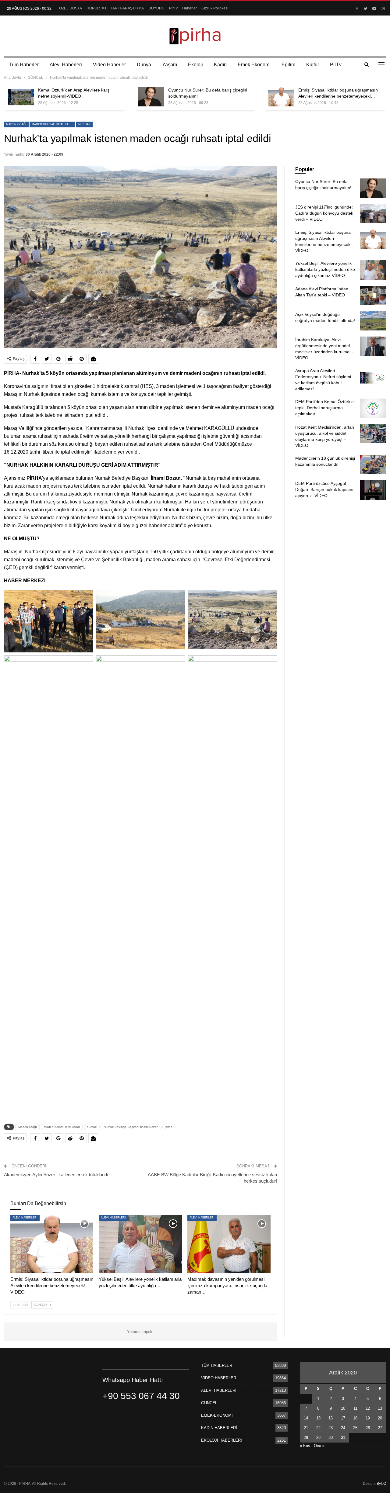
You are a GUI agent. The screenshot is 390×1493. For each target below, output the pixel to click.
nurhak (84, 124)
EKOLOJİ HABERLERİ (221, 1440)
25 (355, 1428)
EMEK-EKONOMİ (217, 1415)
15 (318, 1418)
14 (306, 1418)
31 (343, 1437)
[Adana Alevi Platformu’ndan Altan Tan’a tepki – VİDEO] (373, 295)
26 (368, 1428)
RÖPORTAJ (96, 8)
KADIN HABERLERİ (219, 1428)
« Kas (305, 1445)
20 (380, 1418)
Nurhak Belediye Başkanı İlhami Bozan (131, 1126)
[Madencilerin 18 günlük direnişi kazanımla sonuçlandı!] (373, 465)
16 (330, 1418)
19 (368, 1418)
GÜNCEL (209, 1403)
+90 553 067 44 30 (141, 1396)
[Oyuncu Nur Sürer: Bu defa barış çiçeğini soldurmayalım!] (151, 96)
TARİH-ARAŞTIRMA (127, 8)
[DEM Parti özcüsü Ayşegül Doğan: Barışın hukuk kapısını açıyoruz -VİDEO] (373, 490)
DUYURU (156, 8)
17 (343, 1418)
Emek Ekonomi (254, 64)
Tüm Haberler (24, 64)
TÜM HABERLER (216, 1365)
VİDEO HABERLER (218, 1378)
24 (343, 1428)
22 (318, 1428)
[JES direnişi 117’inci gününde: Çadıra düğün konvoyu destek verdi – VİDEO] (373, 213)
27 (380, 1428)
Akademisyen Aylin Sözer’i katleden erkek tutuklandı (56, 1174)
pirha (168, 1126)
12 (368, 1408)
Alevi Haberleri (66, 64)
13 (380, 1408)
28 (306, 1437)
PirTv (173, 8)
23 (330, 1428)
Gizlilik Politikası (214, 8)
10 (343, 1408)
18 (355, 1418)
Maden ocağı (16, 124)
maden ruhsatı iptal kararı (53, 124)
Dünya (144, 64)
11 (355, 1408)
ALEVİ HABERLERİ (24, 1217)
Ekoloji (195, 64)
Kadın (220, 64)
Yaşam (169, 64)
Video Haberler (109, 64)
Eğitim (288, 64)
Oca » (319, 1445)
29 (318, 1437)
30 (330, 1437)
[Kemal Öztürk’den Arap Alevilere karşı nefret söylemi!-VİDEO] (21, 96)
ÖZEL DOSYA (70, 8)
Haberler (189, 8)
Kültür (312, 64)
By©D (381, 1483)
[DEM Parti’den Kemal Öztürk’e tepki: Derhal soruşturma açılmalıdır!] (373, 408)
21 (306, 1428)
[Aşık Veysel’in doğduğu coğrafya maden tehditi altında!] (373, 321)
